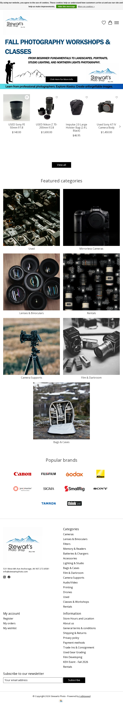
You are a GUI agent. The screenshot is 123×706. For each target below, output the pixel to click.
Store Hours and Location (78, 618)
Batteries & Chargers (75, 553)
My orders (9, 623)
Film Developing (72, 657)
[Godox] (74, 474)
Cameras (68, 534)
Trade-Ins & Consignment (78, 647)
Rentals (91, 313)
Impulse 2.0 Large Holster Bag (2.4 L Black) (76, 127)
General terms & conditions (79, 628)
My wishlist (9, 628)
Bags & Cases (61, 442)
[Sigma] (49, 489)
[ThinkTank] (74, 503)
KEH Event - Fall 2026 (75, 662)
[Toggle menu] (116, 22)
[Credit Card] (61, 701)
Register (8, 618)
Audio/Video (70, 582)
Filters (66, 544)
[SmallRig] (74, 489)
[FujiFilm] (49, 474)
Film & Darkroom (91, 377)
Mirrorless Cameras (91, 248)
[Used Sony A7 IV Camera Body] (106, 107)
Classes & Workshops (76, 602)
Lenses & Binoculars (31, 313)
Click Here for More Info (61, 79)
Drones (67, 592)
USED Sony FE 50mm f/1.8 (16, 126)
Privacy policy (71, 638)
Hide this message (66, 6)
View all (61, 165)
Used (32, 248)
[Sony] (100, 489)
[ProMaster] (23, 489)
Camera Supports (31, 377)
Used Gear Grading (74, 652)
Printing (68, 587)
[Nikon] (100, 474)
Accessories (70, 558)
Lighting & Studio (73, 563)
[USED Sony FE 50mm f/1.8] (16, 107)
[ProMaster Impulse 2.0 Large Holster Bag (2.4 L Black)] (76, 107)
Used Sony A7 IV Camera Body (106, 126)
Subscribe (74, 680)
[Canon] (23, 474)
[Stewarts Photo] (16, 22)
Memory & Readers (74, 548)
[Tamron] (49, 503)
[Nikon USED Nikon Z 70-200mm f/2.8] (46, 107)
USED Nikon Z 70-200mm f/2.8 (46, 126)
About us (68, 623)
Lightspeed (84, 696)
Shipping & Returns (74, 633)
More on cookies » (86, 6)
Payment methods (74, 642)
